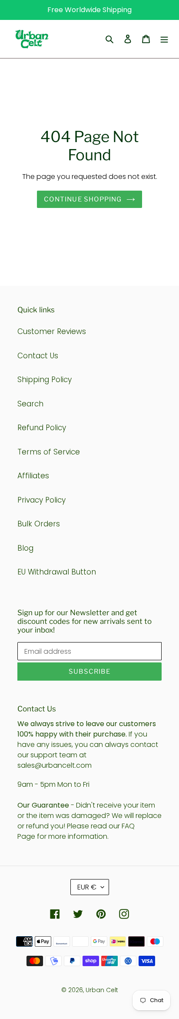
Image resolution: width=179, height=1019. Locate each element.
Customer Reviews (51, 331)
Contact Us (37, 355)
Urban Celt (102, 990)
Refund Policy (41, 427)
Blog (25, 548)
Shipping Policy (44, 379)
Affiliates (33, 476)
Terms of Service (48, 452)
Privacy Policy (41, 500)
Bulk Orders (38, 524)
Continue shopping (83, 199)
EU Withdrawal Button (56, 572)
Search (30, 404)
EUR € (86, 887)
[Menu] (164, 39)
